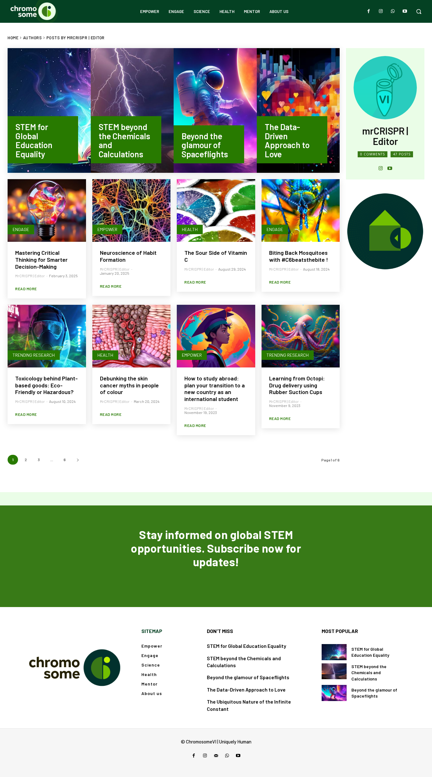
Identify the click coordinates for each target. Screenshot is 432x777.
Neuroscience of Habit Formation (128, 256)
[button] (418, 11)
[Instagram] (380, 11)
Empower (107, 229)
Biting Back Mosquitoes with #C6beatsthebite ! (298, 256)
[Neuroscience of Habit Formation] (131, 210)
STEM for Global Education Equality (246, 646)
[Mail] (216, 756)
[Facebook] (368, 11)
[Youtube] (404, 11)
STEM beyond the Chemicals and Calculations (368, 672)
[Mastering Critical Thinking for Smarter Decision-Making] (47, 210)
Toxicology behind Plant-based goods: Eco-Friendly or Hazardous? (46, 385)
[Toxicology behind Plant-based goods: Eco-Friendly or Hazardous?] (47, 336)
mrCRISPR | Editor (30, 275)
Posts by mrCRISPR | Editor (75, 37)
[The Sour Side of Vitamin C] (216, 210)
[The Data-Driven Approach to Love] (298, 110)
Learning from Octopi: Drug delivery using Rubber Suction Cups (297, 385)
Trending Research (34, 355)
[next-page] (77, 460)
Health (190, 229)
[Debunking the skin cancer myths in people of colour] (131, 336)
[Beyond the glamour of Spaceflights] (215, 110)
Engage (21, 229)
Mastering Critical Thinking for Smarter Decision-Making (41, 259)
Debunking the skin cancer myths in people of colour (129, 385)
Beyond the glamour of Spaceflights (248, 677)
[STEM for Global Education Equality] (49, 110)
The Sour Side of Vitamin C (215, 256)
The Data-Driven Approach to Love (246, 689)
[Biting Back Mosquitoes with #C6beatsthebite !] (301, 210)
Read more (26, 289)
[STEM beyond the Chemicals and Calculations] (132, 110)
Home (13, 37)
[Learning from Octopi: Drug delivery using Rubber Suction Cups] (301, 336)
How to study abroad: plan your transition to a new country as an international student (214, 388)
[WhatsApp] (392, 11)
